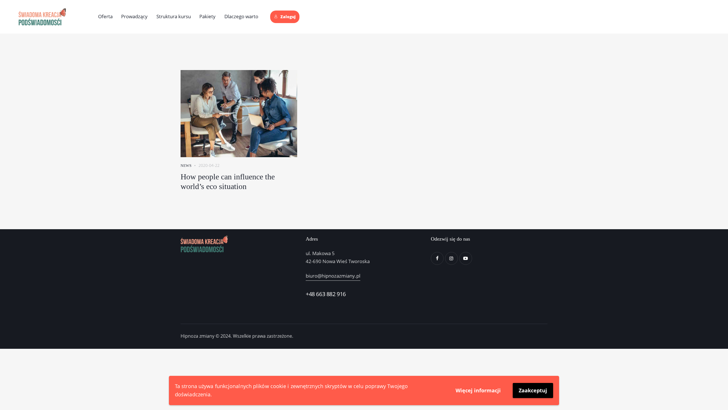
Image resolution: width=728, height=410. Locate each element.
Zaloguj (288, 16)
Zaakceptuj (533, 390)
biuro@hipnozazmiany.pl (333, 275)
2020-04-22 (209, 165)
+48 (311, 294)
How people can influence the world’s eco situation (228, 181)
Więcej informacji (478, 390)
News (186, 165)
